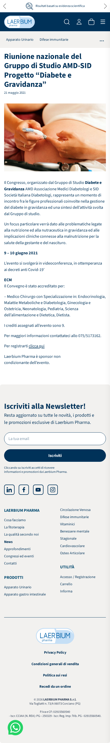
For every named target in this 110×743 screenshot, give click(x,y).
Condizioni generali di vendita (55, 664)
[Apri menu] (103, 22)
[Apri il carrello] (91, 22)
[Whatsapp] (15, 727)
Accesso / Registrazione (77, 577)
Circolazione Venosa (75, 509)
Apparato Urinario (20, 39)
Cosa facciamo (15, 520)
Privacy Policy (55, 652)
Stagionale (68, 538)
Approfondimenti (17, 549)
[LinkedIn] (9, 490)
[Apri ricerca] (67, 22)
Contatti (10, 563)
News (8, 542)
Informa (66, 591)
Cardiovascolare (72, 546)
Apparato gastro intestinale (25, 594)
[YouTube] (38, 490)
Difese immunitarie (54, 39)
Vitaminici (67, 524)
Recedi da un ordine (55, 686)
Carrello (66, 584)
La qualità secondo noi (21, 534)
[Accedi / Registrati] (79, 22)
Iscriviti (55, 455)
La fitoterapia (14, 527)
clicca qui (37, 346)
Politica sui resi (55, 675)
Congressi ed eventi (19, 556)
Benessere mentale (74, 531)
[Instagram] (53, 490)
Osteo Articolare (72, 553)
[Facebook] (24, 490)
